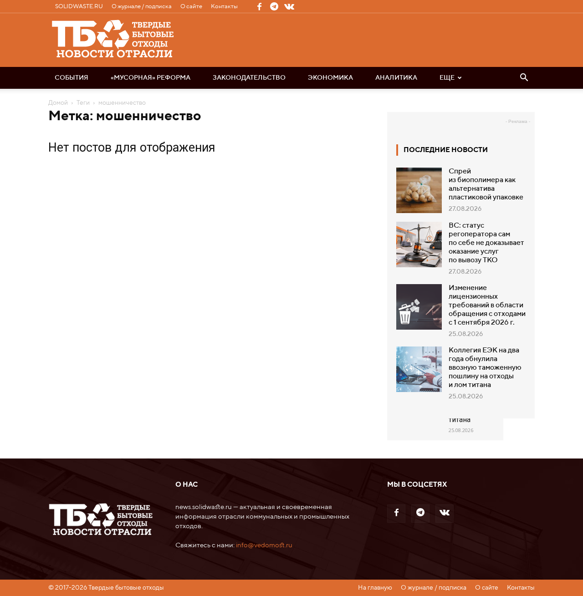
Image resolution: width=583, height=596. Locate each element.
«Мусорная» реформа (150, 78)
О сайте (191, 7)
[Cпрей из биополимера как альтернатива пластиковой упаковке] (419, 190)
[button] (524, 78)
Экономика (330, 78)
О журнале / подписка (142, 7)
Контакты (224, 7)
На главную (375, 588)
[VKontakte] (289, 6)
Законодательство (249, 78)
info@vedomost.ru (264, 545)
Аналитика (396, 78)
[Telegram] (274, 6)
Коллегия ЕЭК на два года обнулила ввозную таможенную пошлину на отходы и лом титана (485, 368)
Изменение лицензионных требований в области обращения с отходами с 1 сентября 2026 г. (487, 305)
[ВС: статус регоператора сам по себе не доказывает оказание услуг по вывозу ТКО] (419, 244)
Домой (58, 103)
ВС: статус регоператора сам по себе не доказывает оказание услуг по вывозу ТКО (486, 243)
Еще (447, 78)
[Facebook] (259, 6)
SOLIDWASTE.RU (79, 7)
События (71, 78)
